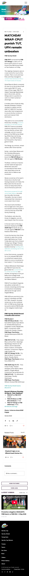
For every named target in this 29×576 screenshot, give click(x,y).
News (2, 554)
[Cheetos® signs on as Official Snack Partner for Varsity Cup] (14, 441)
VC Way (22, 569)
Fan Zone (4, 550)
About (3, 564)
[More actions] (23, 32)
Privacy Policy (17, 569)
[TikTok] (12, 572)
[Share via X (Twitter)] (9, 421)
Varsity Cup (4, 531)
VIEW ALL (22, 493)
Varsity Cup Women (7, 540)
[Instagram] (2, 572)
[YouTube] (10, 572)
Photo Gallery (5, 561)
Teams (3, 547)
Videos (3, 557)
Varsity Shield (8, 415)
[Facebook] (5, 572)
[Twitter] (7, 572)
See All (22, 432)
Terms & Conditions (5, 569)
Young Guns (4, 537)
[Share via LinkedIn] (13, 421)
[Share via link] (17, 421)
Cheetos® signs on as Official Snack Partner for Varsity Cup (13, 452)
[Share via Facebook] (5, 421)
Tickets (3, 544)
